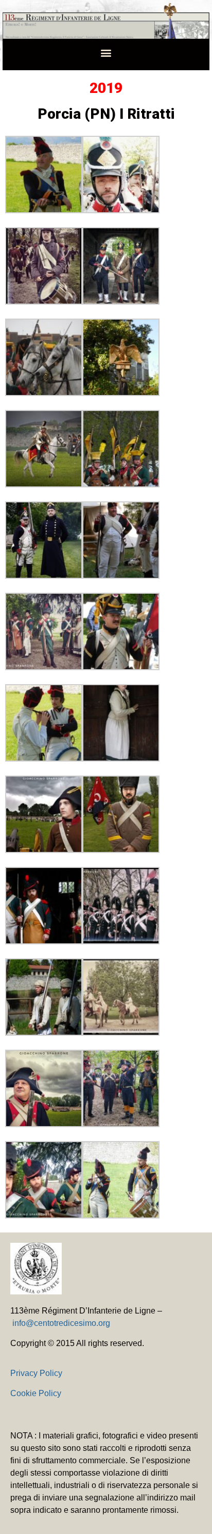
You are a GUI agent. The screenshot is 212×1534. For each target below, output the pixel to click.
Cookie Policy (35, 1393)
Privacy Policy (36, 1373)
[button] (106, 52)
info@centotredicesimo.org (61, 1323)
